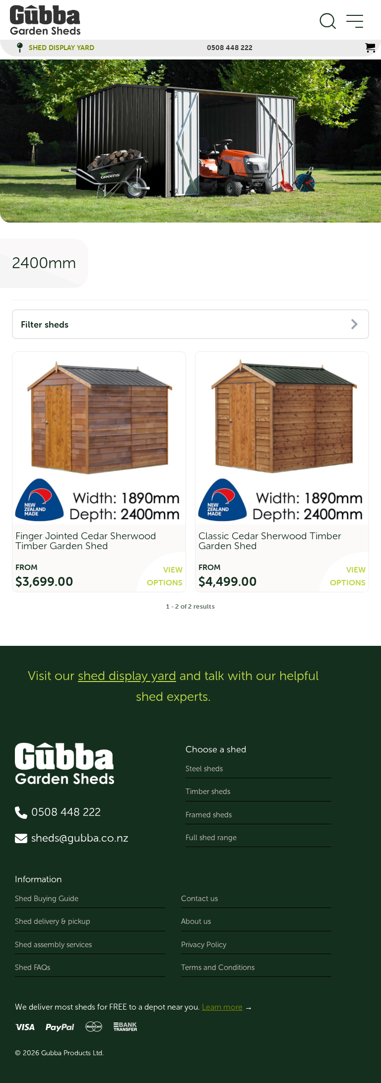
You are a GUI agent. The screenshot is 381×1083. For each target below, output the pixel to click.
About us (196, 921)
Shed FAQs (32, 967)
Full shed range (211, 838)
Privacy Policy (203, 945)
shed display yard (127, 676)
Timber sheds (208, 792)
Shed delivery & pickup (52, 921)
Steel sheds (204, 769)
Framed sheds (209, 815)
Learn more (222, 1007)
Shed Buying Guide (46, 899)
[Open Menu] (354, 22)
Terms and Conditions (217, 967)
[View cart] (370, 48)
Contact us (199, 899)
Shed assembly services (53, 945)
